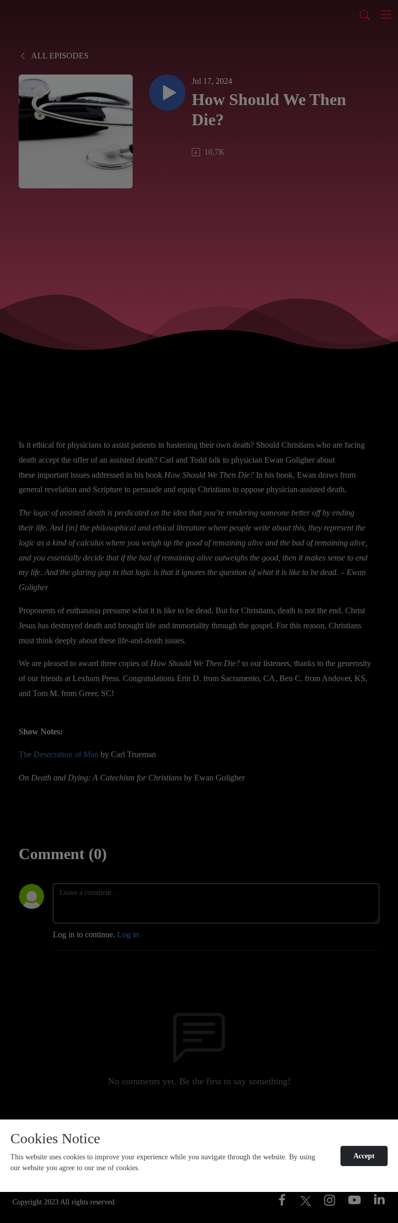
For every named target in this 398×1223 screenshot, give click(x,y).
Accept (364, 1156)
